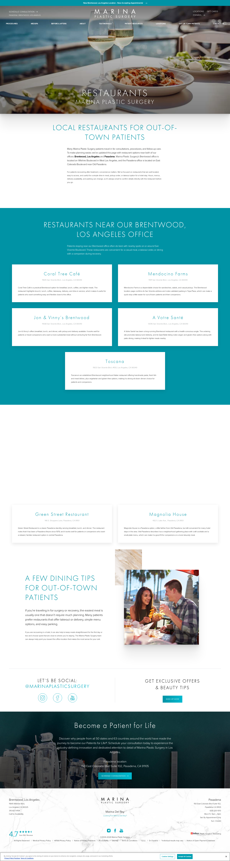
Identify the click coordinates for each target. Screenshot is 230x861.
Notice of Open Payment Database (201, 840)
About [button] (83, 23)
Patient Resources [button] (134, 23)
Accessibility (104, 840)
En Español (153, 840)
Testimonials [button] (105, 23)
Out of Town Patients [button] (189, 23)
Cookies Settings (167, 856)
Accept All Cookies (184, 856)
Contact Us (218, 23)
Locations (198, 11)
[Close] (226, 856)
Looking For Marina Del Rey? (115, 815)
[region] (115, 856)
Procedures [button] (12, 23)
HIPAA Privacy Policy (62, 840)
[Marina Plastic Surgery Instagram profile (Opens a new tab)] (42, 697)
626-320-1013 (215, 810)
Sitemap (115, 840)
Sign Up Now (172, 699)
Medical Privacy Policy (42, 840)
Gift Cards (212, 11)
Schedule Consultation (21, 11)
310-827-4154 (14, 810)
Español (197, 15)
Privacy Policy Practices (12, 858)
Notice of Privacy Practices (84, 840)
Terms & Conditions (129, 840)
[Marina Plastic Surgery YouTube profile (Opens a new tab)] (72, 697)
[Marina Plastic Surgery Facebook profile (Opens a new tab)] (57, 697)
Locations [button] (161, 23)
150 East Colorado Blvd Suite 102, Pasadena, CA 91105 (115, 766)
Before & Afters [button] (58, 23)
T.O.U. (143, 840)
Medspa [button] (34, 23)
